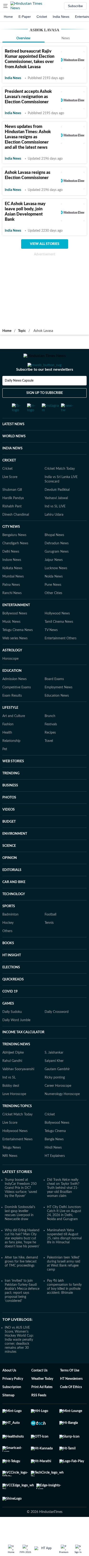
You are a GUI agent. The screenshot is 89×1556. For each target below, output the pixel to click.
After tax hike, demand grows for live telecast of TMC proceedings (21, 1280)
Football (50, 933)
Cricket (42, 16)
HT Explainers (55, 1174)
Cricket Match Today (60, 487)
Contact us (39, 1389)
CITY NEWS (11, 545)
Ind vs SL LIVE (55, 525)
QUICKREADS (13, 998)
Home (8, 16)
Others (7, 950)
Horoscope (10, 677)
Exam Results (12, 714)
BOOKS (8, 962)
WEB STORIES (13, 780)
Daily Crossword (57, 1030)
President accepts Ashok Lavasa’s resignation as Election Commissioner (28, 97)
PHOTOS (9, 816)
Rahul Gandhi (12, 1079)
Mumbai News (13, 595)
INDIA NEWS (12, 467)
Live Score (9, 495)
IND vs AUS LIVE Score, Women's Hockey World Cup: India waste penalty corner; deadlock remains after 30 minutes (19, 1358)
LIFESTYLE (10, 726)
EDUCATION (12, 689)
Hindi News (53, 1166)
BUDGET (9, 840)
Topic (22, 331)
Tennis (49, 941)
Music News (11, 640)
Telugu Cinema (55, 1149)
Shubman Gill (12, 508)
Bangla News (54, 1158)
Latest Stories (17, 1190)
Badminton (10, 933)
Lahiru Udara (54, 533)
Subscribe (75, 6)
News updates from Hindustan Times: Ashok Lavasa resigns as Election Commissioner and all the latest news (28, 137)
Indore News (11, 578)
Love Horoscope (14, 1112)
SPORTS (8, 925)
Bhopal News (54, 553)
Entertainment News (17, 1158)
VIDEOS (8, 828)
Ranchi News (12, 611)
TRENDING (10, 792)
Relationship (11, 759)
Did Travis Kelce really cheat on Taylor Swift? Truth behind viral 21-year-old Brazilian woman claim (63, 1206)
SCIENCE (9, 864)
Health (7, 751)
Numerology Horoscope (62, 1112)
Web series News (15, 657)
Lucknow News (56, 587)
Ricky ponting (55, 1096)
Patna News (11, 603)
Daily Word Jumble (16, 1039)
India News (61, 16)
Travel (49, 759)
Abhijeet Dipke (13, 1071)
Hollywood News (57, 632)
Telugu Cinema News (17, 648)
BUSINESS (10, 804)
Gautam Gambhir (57, 1088)
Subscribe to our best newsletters (44, 388)
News (65, 38)
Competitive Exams (16, 706)
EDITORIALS (11, 888)
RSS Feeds (38, 1414)
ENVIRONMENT (14, 852)
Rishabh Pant (12, 525)
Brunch (50, 734)
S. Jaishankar (54, 1071)
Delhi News (10, 570)
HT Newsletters (71, 1397)
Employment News (58, 706)
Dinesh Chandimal (15, 533)
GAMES (8, 1022)
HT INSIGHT (11, 974)
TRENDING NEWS (16, 1063)
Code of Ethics (71, 1405)
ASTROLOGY (12, 669)
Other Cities (53, 611)
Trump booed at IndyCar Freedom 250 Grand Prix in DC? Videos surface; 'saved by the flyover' (21, 1206)
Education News (57, 714)
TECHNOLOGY (13, 913)
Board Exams (54, 697)
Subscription (11, 1405)
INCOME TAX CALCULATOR (23, 1051)
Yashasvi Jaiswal (56, 517)
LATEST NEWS (13, 443)
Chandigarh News (15, 562)
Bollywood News (14, 632)
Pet (4, 768)
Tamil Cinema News (59, 640)
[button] (5, 6)
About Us (9, 1389)
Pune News (53, 603)
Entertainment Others (60, 657)
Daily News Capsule (19, 399)
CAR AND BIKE (13, 900)
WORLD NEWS (14, 455)
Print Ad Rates (41, 1405)
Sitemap (8, 1414)
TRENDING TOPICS (17, 1125)
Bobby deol (10, 1104)
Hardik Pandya (13, 517)
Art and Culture (13, 734)
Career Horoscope (58, 1104)
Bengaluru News (14, 553)
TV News (51, 648)
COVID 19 (10, 1010)
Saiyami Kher (54, 1079)
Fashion (8, 743)
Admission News (14, 697)
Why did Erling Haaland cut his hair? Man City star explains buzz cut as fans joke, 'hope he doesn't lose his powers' (22, 1257)
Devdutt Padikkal (57, 508)
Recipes (50, 751)
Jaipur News (54, 578)
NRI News (9, 1174)
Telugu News (11, 1166)
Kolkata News (12, 587)
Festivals (51, 743)
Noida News (54, 595)
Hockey (8, 941)
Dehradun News (57, 562)
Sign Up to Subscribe (44, 412)
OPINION (9, 876)
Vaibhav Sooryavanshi (18, 1088)
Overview (23, 38)
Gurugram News (57, 570)
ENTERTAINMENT (16, 624)
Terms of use (69, 1389)
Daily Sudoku (12, 1030)
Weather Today (42, 1397)
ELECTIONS (11, 986)
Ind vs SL (9, 1096)
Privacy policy (12, 1397)
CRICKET (9, 479)
